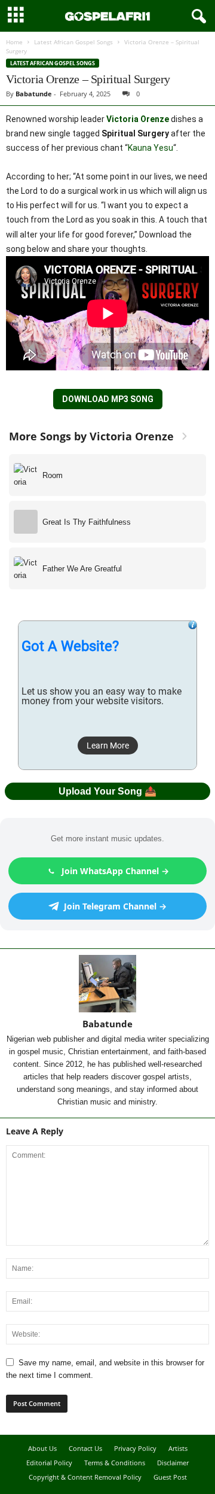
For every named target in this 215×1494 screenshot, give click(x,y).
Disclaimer (173, 1462)
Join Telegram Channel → (115, 906)
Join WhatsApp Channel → (115, 871)
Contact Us (85, 1448)
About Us (42, 1448)
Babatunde (34, 93)
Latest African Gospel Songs (73, 42)
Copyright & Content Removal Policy (85, 1476)
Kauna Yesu (150, 148)
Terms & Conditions (114, 1462)
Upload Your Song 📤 (107, 791)
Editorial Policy (49, 1462)
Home (14, 42)
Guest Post (170, 1476)
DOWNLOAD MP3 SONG (107, 399)
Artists (178, 1448)
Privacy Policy (135, 1448)
